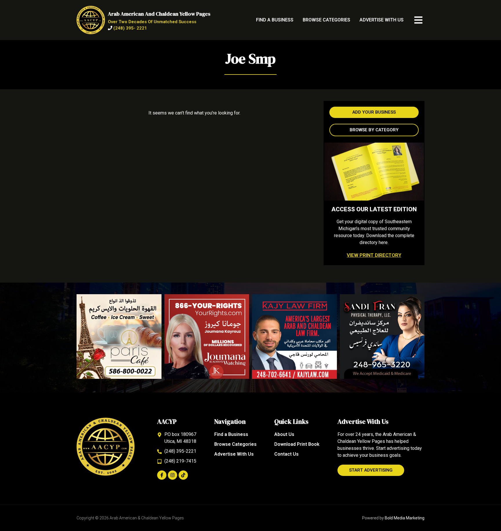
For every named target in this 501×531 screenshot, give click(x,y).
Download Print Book (297, 444)
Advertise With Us (382, 20)
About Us (284, 434)
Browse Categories (326, 20)
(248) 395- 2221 (130, 28)
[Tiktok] (183, 475)
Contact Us (286, 454)
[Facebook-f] (161, 475)
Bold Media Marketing (404, 518)
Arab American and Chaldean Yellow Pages (159, 13)
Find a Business (274, 20)
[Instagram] (172, 475)
